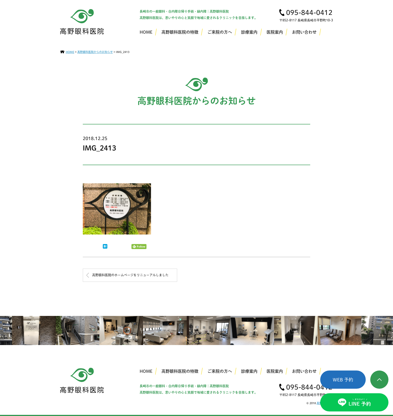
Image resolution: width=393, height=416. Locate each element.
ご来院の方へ (219, 32)
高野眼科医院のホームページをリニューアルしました (130, 275)
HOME (146, 32)
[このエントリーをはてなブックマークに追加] (105, 247)
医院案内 (275, 32)
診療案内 (249, 32)
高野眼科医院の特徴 (179, 32)
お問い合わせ (304, 32)
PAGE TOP (379, 380)
